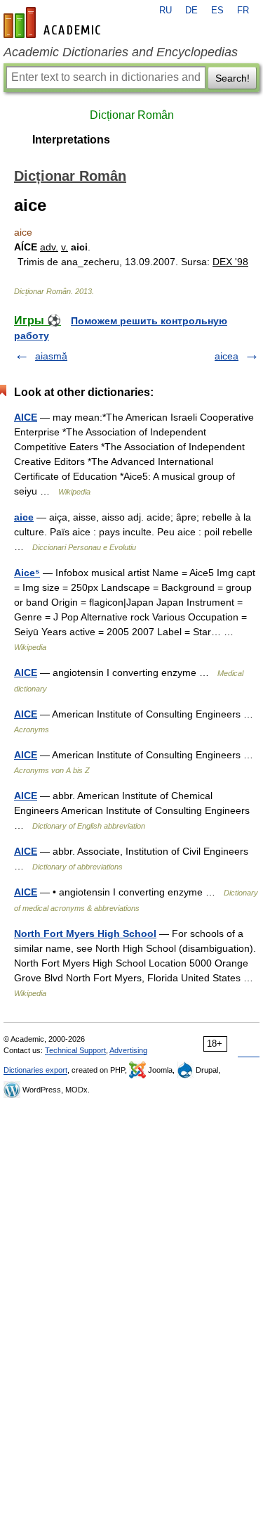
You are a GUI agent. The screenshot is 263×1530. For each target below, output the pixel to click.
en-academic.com (54, 22)
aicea (226, 356)
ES (217, 10)
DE (191, 10)
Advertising (128, 1050)
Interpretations (71, 140)
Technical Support (75, 1050)
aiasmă (51, 356)
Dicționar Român (132, 115)
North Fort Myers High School (85, 933)
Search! (232, 78)
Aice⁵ (27, 572)
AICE (25, 417)
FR (243, 10)
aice (24, 517)
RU (165, 10)
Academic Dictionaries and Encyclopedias (121, 52)
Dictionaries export (35, 1070)
